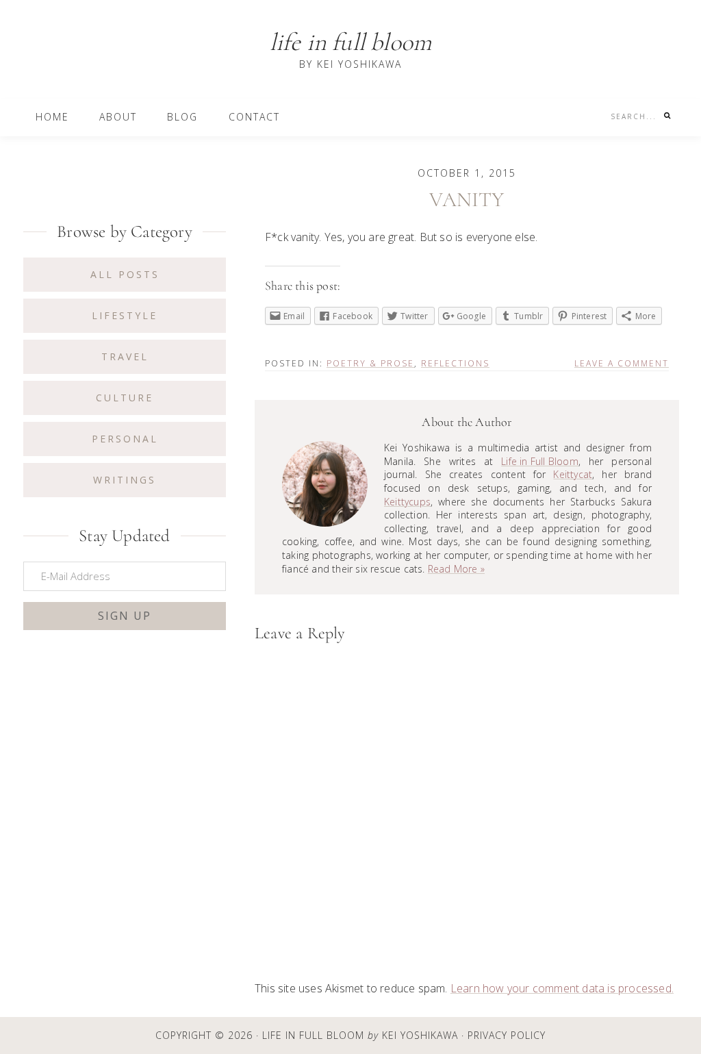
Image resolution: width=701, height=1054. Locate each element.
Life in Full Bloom (351, 42)
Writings (124, 479)
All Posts (125, 274)
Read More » (456, 568)
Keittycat (572, 474)
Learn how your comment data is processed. (562, 988)
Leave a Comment (621, 363)
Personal (125, 438)
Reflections (455, 363)
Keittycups (407, 501)
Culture (124, 397)
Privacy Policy (507, 1035)
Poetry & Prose (370, 363)
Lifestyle (124, 315)
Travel (125, 356)
